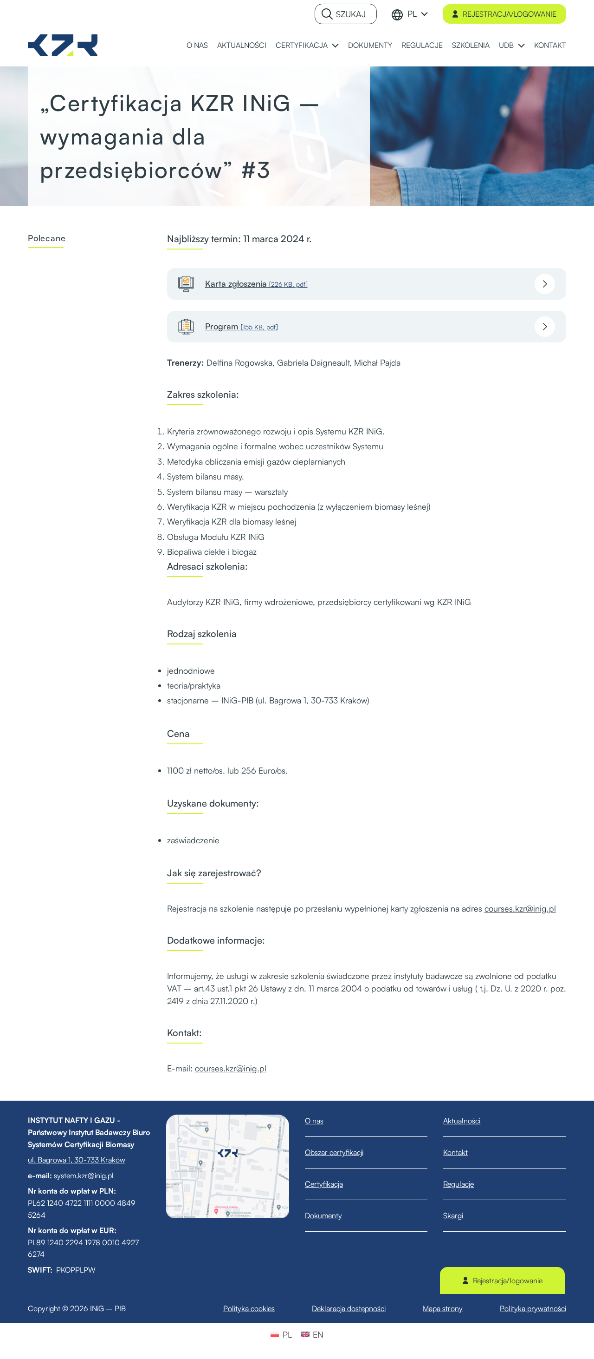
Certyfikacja (324, 1183)
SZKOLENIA (471, 45)
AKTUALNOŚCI (241, 45)
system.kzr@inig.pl (84, 1175)
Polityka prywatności (533, 1308)
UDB (506, 45)
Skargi (453, 1215)
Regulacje (458, 1183)
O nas (314, 1120)
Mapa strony (443, 1308)
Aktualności (461, 1120)
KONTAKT (550, 45)
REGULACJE (422, 45)
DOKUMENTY (370, 45)
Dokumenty (323, 1215)
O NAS (197, 45)
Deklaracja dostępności (349, 1308)
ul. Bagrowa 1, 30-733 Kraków (76, 1159)
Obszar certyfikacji (334, 1152)
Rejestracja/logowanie (509, 14)
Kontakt (455, 1152)
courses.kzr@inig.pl (520, 908)
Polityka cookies (249, 1308)
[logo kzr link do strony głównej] (62, 44)
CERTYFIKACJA (302, 45)
